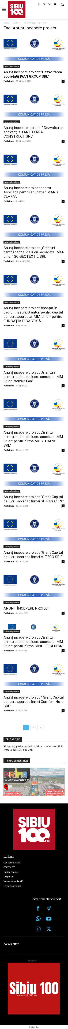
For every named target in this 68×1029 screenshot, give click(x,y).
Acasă (6, 22)
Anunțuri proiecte (12, 66)
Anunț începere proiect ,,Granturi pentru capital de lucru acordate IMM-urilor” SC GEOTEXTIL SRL (33, 252)
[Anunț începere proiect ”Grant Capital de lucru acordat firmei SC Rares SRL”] (34, 476)
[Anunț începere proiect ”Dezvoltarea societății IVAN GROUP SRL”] (34, 51)
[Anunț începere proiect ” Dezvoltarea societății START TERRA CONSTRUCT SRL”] (34, 107)
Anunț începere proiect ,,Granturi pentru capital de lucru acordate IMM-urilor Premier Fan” (33, 376)
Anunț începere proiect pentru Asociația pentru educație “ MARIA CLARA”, (31, 192)
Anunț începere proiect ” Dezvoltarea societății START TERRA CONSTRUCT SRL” (33, 132)
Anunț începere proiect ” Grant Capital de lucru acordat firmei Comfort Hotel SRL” (34, 701)
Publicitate (8, 81)
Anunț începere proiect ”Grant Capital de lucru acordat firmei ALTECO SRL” (33, 554)
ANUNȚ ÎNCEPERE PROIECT (26, 608)
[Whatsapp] (38, 919)
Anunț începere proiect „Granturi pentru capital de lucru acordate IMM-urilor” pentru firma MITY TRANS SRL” (33, 438)
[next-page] (40, 727)
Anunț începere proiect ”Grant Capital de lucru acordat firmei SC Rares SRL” (33, 499)
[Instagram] (44, 4)
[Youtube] (55, 4)
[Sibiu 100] (16, 9)
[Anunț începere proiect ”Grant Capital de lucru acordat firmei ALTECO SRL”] (34, 531)
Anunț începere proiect (32, 74)
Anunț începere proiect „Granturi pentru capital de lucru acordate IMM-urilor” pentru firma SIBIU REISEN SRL (33, 641)
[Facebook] (38, 4)
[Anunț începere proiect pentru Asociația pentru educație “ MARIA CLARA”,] (34, 167)
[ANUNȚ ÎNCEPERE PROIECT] (34, 587)
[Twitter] (48, 929)
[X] (49, 4)
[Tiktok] (48, 908)
